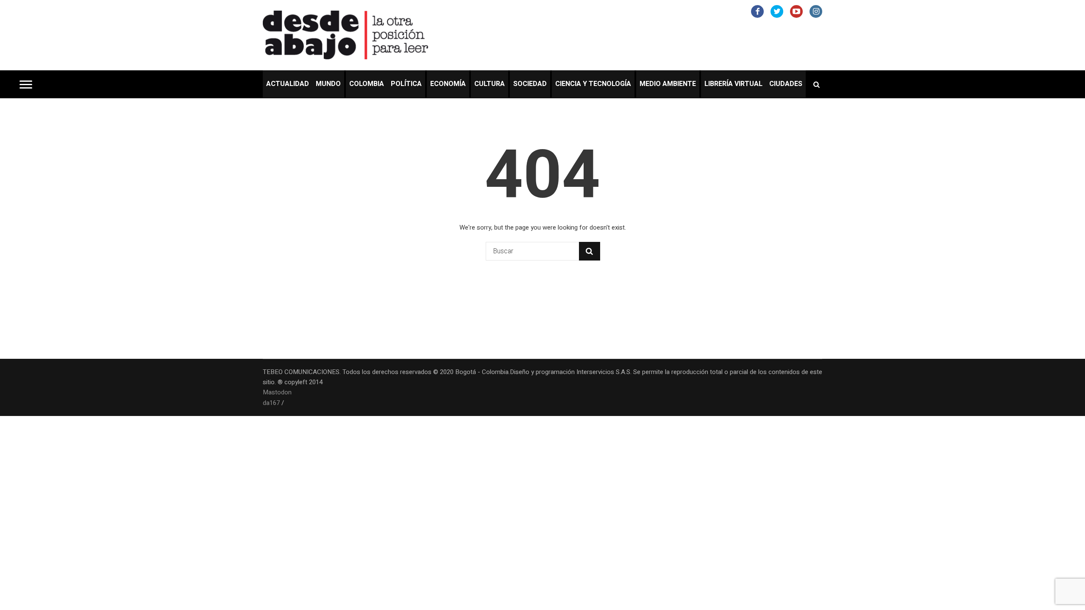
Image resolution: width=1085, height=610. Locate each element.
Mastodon (277, 392)
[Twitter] (777, 11)
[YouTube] (796, 11)
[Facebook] (757, 11)
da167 (271, 403)
